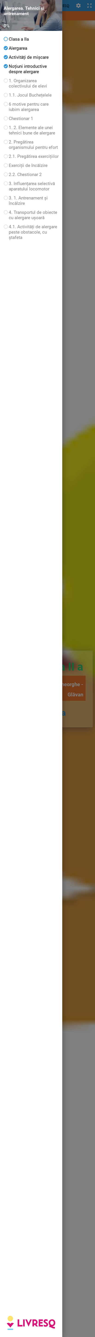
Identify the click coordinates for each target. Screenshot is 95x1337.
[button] (31, 39)
